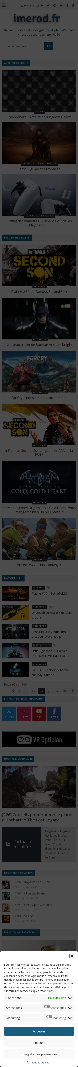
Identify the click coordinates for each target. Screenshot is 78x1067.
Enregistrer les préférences (39, 1054)
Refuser (39, 1043)
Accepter (39, 1031)
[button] (72, 956)
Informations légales (37, 1062)
